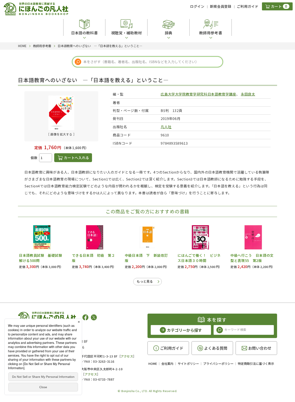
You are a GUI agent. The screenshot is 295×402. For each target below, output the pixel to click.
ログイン (197, 6)
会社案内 (167, 363)
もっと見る (145, 281)
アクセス (127, 356)
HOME (152, 363)
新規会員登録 (221, 6)
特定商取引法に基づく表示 (256, 363)
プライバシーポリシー (218, 363)
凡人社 (166, 126)
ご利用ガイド (248, 6)
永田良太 (248, 94)
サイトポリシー (188, 363)
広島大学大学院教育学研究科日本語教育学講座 (198, 94)
